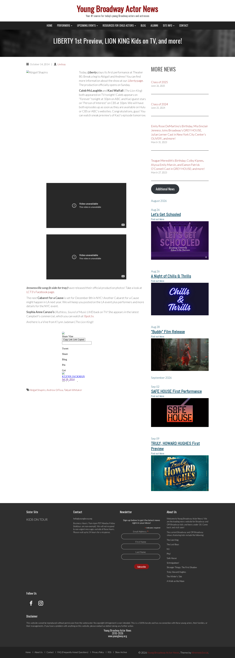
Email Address (141, 531)
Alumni (154, 25)
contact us (100, 626)
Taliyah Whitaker (73, 389)
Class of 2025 (159, 82)
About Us (39, 652)
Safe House (172, 558)
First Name (140, 541)
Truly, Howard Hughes (176, 572)
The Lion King (172, 540)
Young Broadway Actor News (117, 8)
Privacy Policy (98, 652)
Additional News (165, 188)
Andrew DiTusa (55, 389)
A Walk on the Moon (175, 581)
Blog (143, 25)
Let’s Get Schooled (166, 214)
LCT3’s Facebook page (40, 292)
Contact (183, 25)
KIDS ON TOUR (37, 519)
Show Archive (121, 652)
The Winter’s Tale (174, 576)
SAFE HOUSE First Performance (176, 391)
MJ (168, 549)
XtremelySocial (200, 652)
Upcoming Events (86, 25)
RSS (109, 652)
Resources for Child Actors (118, 25)
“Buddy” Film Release (168, 331)
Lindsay (61, 64)
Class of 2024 (159, 104)
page (135, 80)
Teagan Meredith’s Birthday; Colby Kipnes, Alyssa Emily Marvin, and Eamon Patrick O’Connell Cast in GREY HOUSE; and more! (178, 164)
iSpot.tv (89, 316)
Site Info (168, 25)
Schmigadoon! (173, 563)
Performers (64, 25)
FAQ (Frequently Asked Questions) (72, 652)
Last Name (141, 552)
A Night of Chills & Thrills (171, 276)
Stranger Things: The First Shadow (182, 567)
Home (49, 25)
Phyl (168, 553)
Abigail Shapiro (38, 389)
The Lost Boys (173, 544)
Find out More (157, 219)
